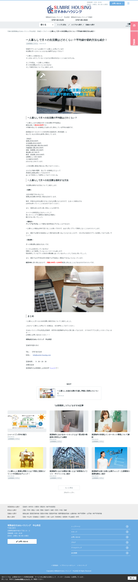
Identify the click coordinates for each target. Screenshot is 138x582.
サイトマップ (82, 565)
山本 (52, 517)
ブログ (73, 542)
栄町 (52, 510)
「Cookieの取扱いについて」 (22, 579)
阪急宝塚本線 (35, 513)
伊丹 (77, 517)
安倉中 (47, 510)
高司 (57, 510)
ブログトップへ (69, 492)
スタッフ (74, 532)
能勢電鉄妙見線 (63, 513)
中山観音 (72, 517)
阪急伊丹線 (53, 513)
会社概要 (74, 553)
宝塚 (24, 517)
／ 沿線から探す (89, 25)
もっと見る (69, 488)
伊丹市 (31, 507)
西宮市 (42, 507)
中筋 (61, 510)
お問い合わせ (116, 3)
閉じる (132, 578)
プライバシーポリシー (68, 565)
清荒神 (65, 517)
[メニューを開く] (128, 3)
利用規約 (55, 565)
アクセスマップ (76, 547)
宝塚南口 (36, 517)
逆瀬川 (42, 517)
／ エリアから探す (75, 25)
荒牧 (42, 510)
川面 (24, 510)
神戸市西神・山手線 (85, 513)
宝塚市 (25, 507)
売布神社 (58, 517)
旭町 (65, 510)
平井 (29, 510)
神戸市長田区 (50, 507)
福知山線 (26, 513)
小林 (37, 510)
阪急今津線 (45, 513)
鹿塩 (33, 510)
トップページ (75, 526)
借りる (43, 25)
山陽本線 (73, 513)
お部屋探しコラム (32, 43)
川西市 (36, 507)
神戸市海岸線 (97, 513)
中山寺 (29, 517)
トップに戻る (62, 25)
